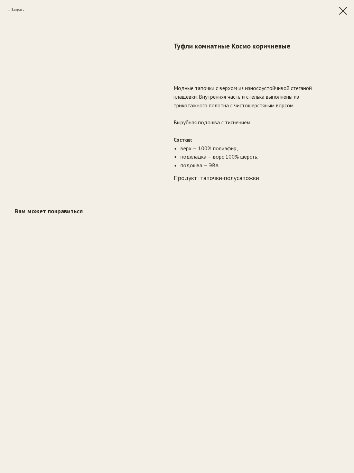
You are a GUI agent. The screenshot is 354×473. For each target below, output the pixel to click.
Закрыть (17, 9)
